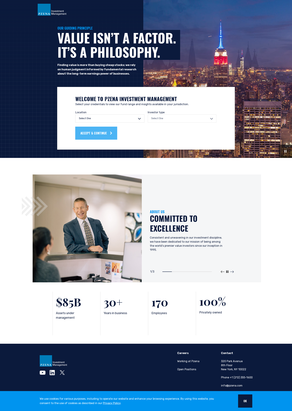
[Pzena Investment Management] (52, 9)
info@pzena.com (231, 385)
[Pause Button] (285, 151)
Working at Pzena (188, 361)
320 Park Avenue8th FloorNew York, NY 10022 (233, 365)
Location (81, 112)
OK (245, 401)
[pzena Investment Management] (53, 361)
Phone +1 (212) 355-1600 (237, 377)
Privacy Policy (111, 403)
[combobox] (109, 118)
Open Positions (186, 369)
